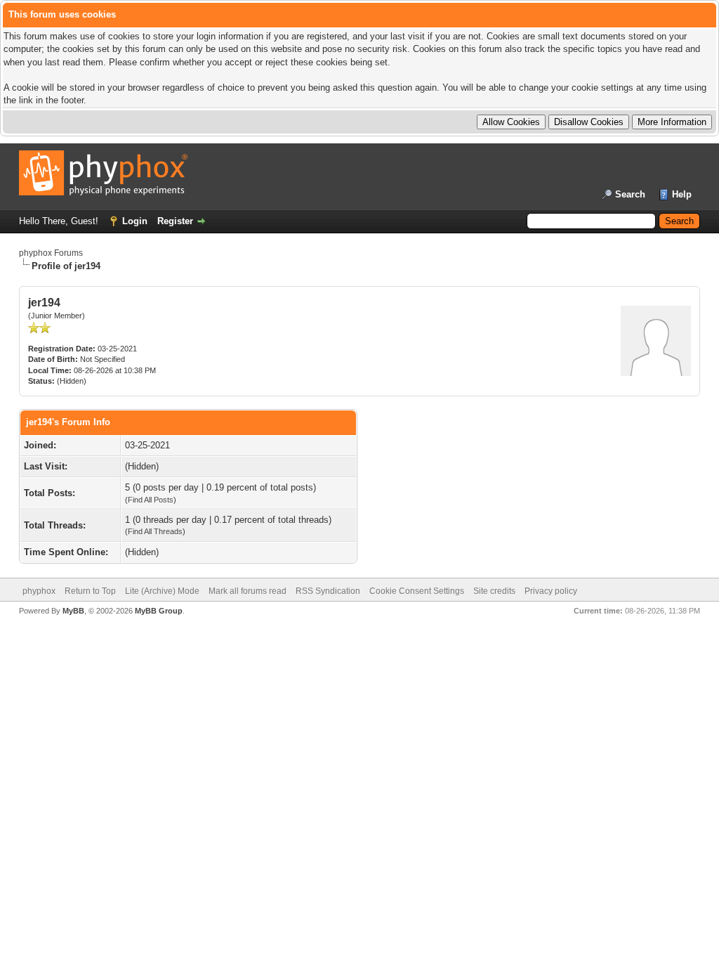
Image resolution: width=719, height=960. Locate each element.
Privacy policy (551, 591)
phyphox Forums (51, 253)
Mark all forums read (247, 591)
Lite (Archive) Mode (162, 591)
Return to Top (90, 591)
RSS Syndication (328, 591)
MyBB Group (159, 611)
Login (134, 221)
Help (682, 194)
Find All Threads (155, 531)
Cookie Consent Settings (416, 591)
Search (630, 194)
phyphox (38, 591)
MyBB (73, 611)
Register (175, 221)
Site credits (494, 591)
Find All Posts (150, 499)
